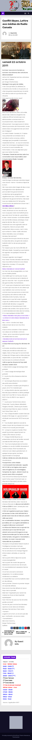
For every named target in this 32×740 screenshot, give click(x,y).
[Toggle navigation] (25, 13)
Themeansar (15, 737)
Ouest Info (14, 33)
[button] (29, 13)
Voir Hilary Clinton (8, 206)
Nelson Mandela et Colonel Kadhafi (13, 269)
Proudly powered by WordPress (10, 735)
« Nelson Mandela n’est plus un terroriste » (16, 316)
